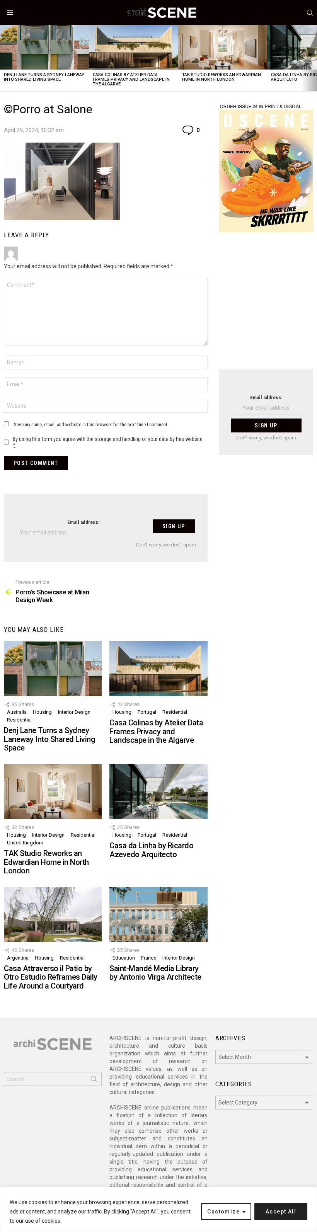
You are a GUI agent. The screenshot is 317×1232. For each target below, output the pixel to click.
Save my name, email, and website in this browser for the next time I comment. (91, 424)
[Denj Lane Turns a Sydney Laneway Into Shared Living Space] (44, 47)
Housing (42, 712)
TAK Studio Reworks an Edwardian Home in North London (221, 77)
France (148, 958)
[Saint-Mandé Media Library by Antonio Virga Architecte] (158, 914)
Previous (4, 58)
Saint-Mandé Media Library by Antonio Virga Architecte (155, 973)
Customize (223, 1211)
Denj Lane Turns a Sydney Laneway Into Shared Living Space (44, 77)
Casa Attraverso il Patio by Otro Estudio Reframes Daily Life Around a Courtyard (50, 977)
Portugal (147, 712)
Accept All (281, 1211)
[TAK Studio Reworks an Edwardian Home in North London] (222, 47)
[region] (158, 1209)
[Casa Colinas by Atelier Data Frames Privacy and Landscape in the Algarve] (133, 47)
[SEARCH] (310, 13)
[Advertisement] (266, 305)
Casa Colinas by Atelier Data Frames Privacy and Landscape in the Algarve (131, 79)
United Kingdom (25, 843)
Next (313, 58)
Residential (19, 720)
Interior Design (74, 712)
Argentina (18, 958)
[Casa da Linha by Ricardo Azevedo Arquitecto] (158, 791)
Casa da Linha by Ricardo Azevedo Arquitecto (151, 850)
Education (123, 958)
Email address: (83, 522)
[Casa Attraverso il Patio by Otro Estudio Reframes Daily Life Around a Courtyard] (53, 914)
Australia (17, 712)
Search (94, 1080)
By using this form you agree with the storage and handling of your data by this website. (108, 442)
